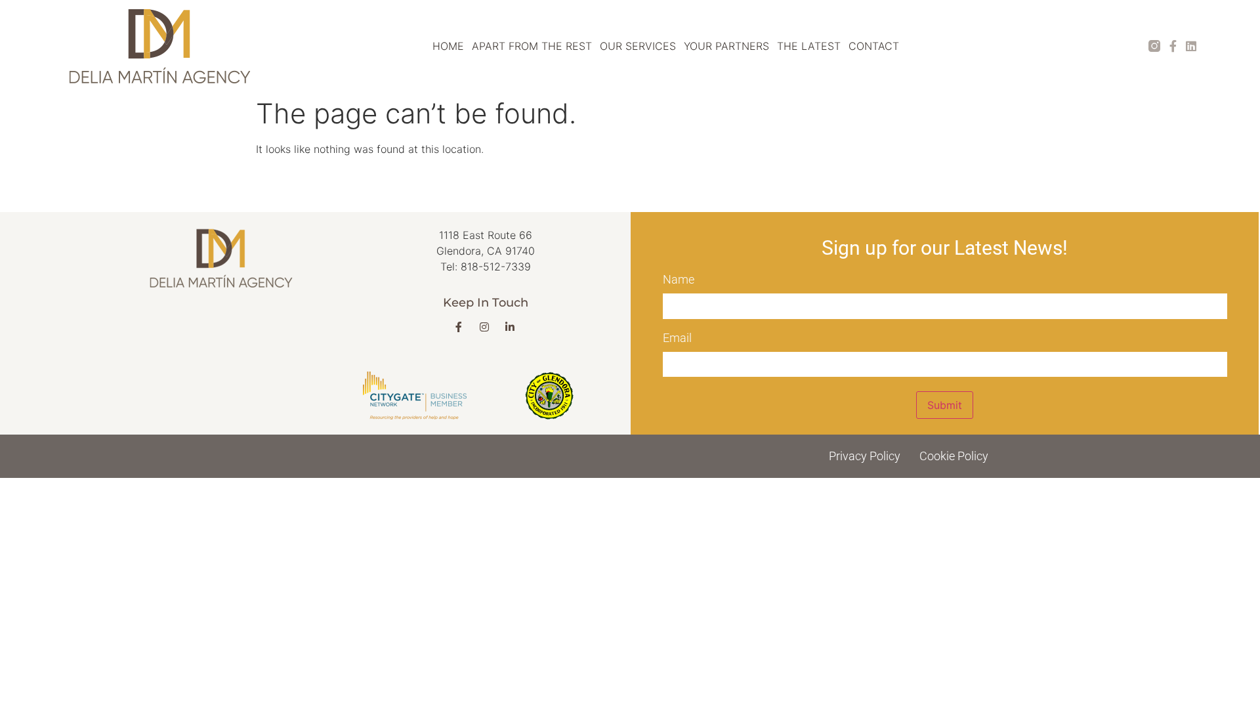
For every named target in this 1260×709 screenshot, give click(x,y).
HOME (448, 46)
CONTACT (874, 46)
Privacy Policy (864, 456)
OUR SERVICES (638, 46)
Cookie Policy (953, 456)
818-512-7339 (496, 266)
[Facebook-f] (1173, 46)
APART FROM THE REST (532, 46)
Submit (944, 405)
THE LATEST (809, 46)
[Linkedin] (1191, 46)
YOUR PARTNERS (726, 46)
